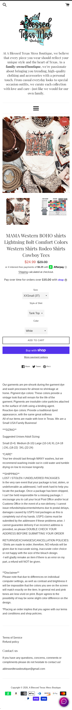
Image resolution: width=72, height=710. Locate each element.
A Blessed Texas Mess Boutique (45, 687)
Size (35, 290)
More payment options (36, 357)
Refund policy (11, 641)
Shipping (23, 271)
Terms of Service (12, 637)
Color (36, 321)
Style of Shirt (36, 303)
